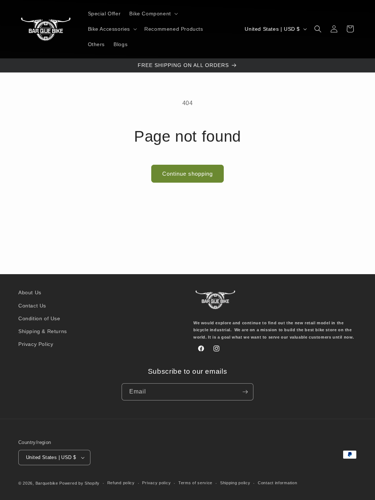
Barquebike (47, 483)
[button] (153, 13)
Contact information (277, 483)
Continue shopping (187, 174)
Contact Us (32, 306)
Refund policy (121, 483)
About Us (29, 292)
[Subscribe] (245, 391)
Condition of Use (39, 318)
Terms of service (195, 483)
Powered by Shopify (79, 483)
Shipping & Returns (42, 331)
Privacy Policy (35, 344)
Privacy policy (156, 483)
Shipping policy (235, 483)
